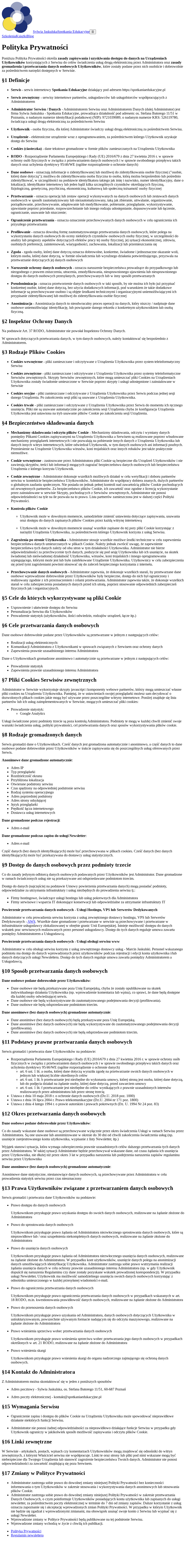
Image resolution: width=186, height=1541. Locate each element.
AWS (31, 921)
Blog (30, 36)
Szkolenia (9, 36)
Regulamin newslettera (27, 1535)
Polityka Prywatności (26, 1531)
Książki (21, 36)
